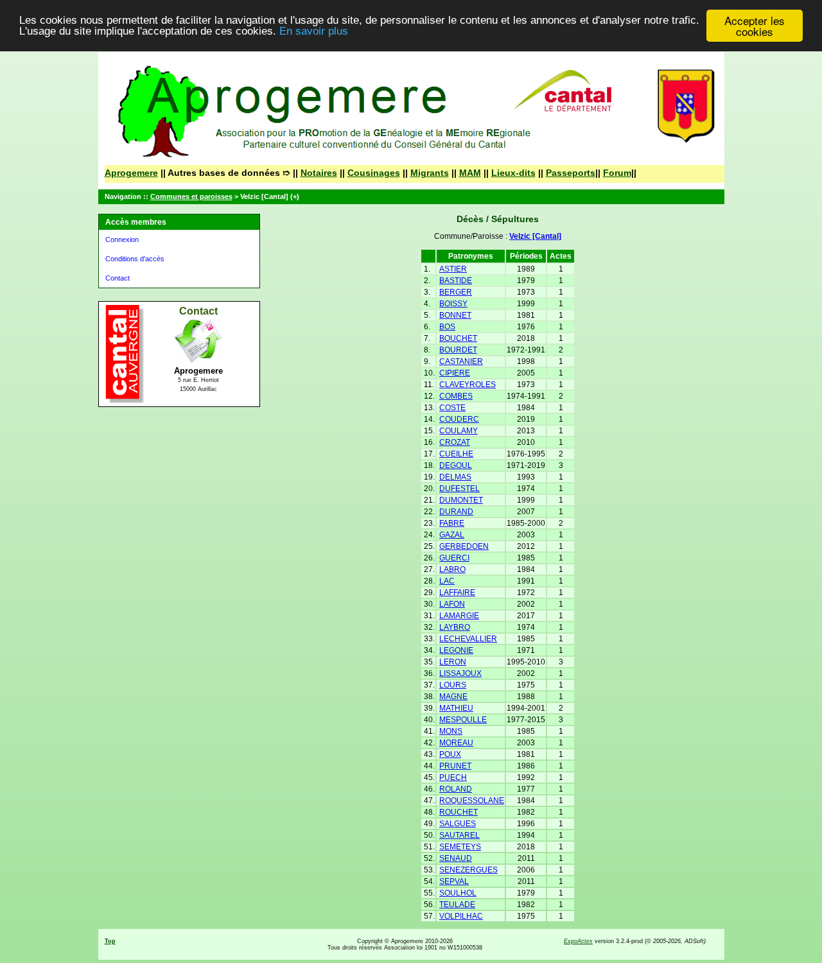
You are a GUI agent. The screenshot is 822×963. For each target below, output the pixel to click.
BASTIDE (455, 280)
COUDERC (459, 419)
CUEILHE (456, 453)
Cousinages (373, 173)
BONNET (455, 315)
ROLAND (455, 789)
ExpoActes (578, 941)
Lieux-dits (513, 173)
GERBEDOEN (464, 546)
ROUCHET (458, 812)
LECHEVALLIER (468, 638)
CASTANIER (461, 361)
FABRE (451, 523)
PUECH (453, 777)
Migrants (429, 173)
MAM (470, 173)
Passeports (570, 173)
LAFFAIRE (457, 592)
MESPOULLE (463, 719)
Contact (117, 278)
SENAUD (455, 858)
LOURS (452, 685)
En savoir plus (313, 32)
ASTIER (453, 269)
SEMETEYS (460, 846)
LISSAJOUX (460, 673)
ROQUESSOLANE (471, 800)
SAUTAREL (459, 835)
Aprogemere (131, 173)
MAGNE (453, 696)
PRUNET (455, 765)
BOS (447, 326)
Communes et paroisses (191, 196)
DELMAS (455, 477)
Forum (617, 173)
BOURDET (458, 349)
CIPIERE (454, 373)
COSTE (452, 407)
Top (110, 941)
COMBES (456, 396)
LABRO (452, 569)
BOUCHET (458, 338)
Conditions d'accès (134, 259)
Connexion (122, 239)
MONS (450, 731)
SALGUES (457, 823)
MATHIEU (456, 708)
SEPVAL (454, 881)
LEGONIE (456, 650)
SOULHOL (458, 893)
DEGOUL (455, 465)
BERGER (455, 292)
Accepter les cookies (754, 25)
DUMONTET (461, 500)
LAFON (452, 604)
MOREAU (456, 742)
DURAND (456, 511)
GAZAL (451, 534)
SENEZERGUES (468, 869)
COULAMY (458, 430)
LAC (447, 581)
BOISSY (453, 303)
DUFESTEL (459, 488)
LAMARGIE (459, 615)
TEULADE (457, 904)
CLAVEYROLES (467, 384)
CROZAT (454, 442)
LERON (452, 661)
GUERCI (454, 557)
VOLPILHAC (461, 916)
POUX (450, 754)
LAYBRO (454, 627)
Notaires (319, 173)
